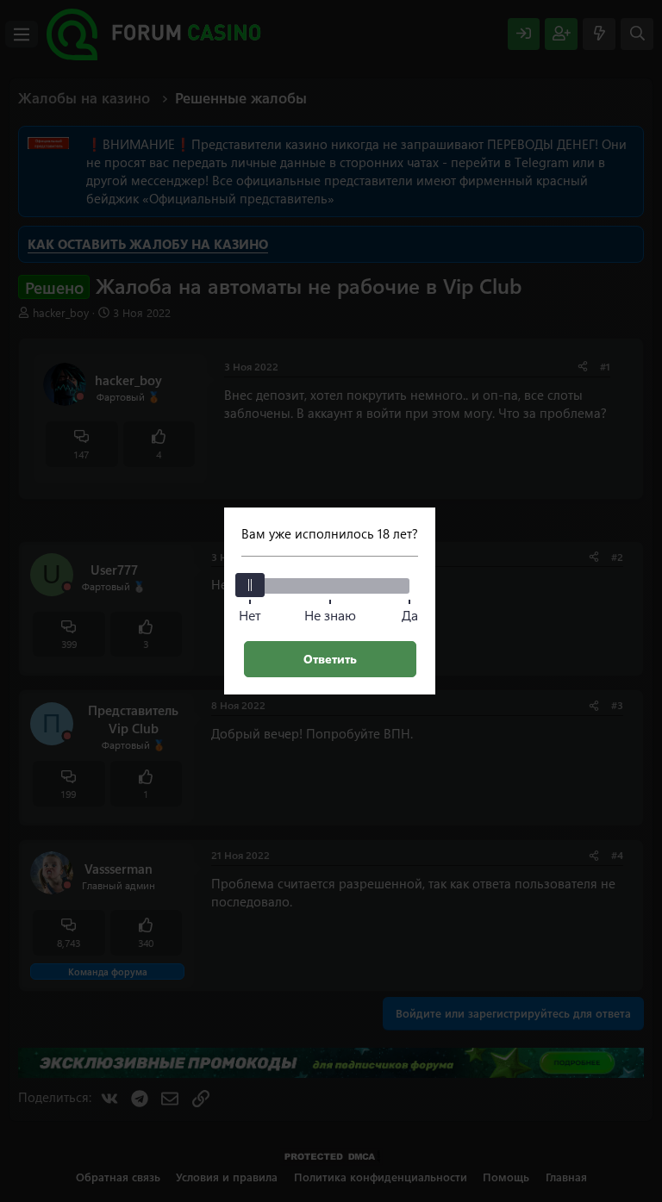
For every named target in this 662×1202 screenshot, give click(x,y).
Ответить (330, 659)
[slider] (250, 585)
